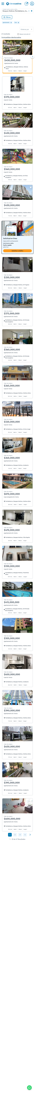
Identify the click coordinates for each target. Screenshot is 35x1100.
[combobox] (26, 29)
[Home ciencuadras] (14, 4)
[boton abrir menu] (2, 3)
